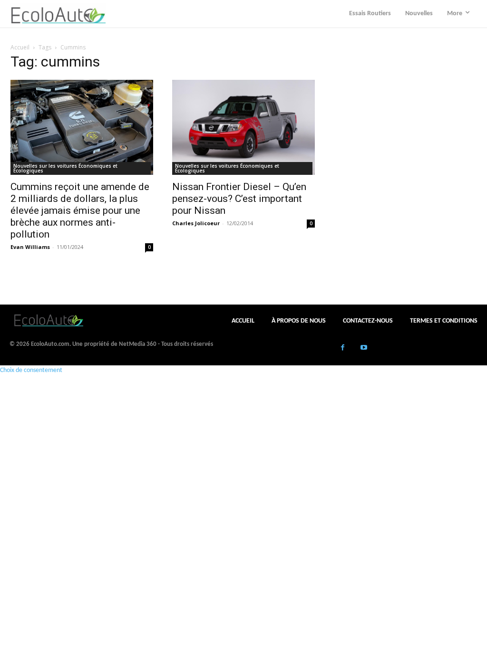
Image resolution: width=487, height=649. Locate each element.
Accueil (19, 47)
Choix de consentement (31, 370)
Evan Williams (30, 246)
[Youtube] (364, 348)
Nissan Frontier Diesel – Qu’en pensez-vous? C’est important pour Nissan (239, 198)
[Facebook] (342, 348)
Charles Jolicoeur (196, 223)
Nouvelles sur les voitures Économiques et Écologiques (65, 168)
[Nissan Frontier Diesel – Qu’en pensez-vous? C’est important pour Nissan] (243, 127)
